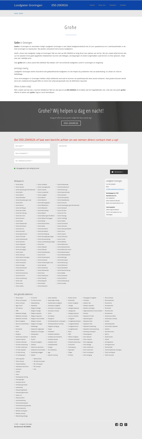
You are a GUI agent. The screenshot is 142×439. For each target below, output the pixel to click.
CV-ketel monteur (36, 300)
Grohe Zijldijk (61, 273)
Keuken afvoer (72, 298)
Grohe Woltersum (62, 265)
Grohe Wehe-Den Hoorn (64, 249)
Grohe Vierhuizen (62, 236)
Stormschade (108, 347)
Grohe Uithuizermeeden (64, 229)
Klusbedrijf (71, 300)
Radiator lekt (87, 303)
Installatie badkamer (54, 334)
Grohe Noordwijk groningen (46, 236)
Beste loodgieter (20, 321)
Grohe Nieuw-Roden (43, 223)
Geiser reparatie (52, 298)
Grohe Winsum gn (62, 262)
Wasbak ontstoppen (21, 411)
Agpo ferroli (19, 305)
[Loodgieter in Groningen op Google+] (126, 424)
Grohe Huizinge (20, 265)
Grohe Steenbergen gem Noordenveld (68, 205)
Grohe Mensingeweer (44, 202)
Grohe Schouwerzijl (63, 197)
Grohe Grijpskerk (20, 244)
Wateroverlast (37, 358)
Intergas (50, 347)
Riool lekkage (87, 344)
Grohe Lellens (20, 286)
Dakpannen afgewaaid (37, 329)
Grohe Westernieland (63, 252)
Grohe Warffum (61, 242)
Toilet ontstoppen (110, 352)
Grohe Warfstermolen (63, 247)
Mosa (69, 331)
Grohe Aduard (20, 187)
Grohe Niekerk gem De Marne (46, 215)
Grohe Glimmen (20, 242)
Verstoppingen (20, 379)
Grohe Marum (42, 197)
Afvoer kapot (19, 298)
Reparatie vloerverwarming (91, 329)
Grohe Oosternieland (44, 257)
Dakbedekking (35, 303)
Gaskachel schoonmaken (38, 350)
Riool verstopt (109, 298)
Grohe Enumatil (20, 231)
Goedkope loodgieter (54, 305)
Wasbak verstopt (20, 413)
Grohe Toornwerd (62, 223)
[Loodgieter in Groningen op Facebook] (117, 424)
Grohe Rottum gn (62, 189)
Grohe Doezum (20, 218)
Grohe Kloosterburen (22, 273)
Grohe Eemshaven (21, 226)
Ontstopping (72, 347)
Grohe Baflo (19, 192)
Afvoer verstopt (20, 303)
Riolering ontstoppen (89, 331)
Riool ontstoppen (88, 352)
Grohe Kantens (20, 270)
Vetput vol (19, 395)
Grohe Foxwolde (20, 236)
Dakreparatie (34, 334)
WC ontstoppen (38, 364)
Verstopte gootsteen (21, 385)
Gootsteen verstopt (53, 311)
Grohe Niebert (42, 213)
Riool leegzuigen (88, 342)
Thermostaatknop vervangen (113, 350)
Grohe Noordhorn (43, 229)
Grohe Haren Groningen (23, 257)
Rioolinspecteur (109, 300)
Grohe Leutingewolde (44, 187)
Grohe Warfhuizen (62, 244)
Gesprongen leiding (53, 300)
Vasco (17, 374)
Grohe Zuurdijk (61, 283)
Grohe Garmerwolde (21, 239)
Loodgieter (71, 318)
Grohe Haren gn (20, 255)
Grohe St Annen (62, 202)
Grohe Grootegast (21, 249)
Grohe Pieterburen (43, 275)
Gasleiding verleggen (37, 352)
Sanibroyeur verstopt (111, 318)
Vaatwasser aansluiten (22, 366)
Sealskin (107, 329)
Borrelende (19, 329)
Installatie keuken (53, 339)
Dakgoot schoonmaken (37, 318)
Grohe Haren (19, 252)
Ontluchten (71, 344)
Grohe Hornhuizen (21, 260)
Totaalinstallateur (21, 364)
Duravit (33, 339)
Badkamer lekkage (21, 313)
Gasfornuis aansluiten (37, 347)
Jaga (49, 352)
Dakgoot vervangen (36, 324)
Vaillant (18, 372)
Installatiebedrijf (52, 344)
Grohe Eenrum (20, 229)
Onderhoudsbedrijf (73, 339)
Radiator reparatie (88, 305)
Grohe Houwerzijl (21, 262)
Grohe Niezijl (41, 226)
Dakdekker (34, 305)
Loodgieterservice (73, 326)
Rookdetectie (108, 313)
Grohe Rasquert (42, 281)
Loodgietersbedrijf (73, 324)
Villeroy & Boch (20, 398)
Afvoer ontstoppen (21, 300)
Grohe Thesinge (61, 215)
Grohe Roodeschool (63, 187)
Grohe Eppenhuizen (21, 234)
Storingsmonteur (110, 344)
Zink (35, 369)
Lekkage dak (71, 311)
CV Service (34, 298)
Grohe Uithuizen (62, 226)
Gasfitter (33, 344)
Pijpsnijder (71, 350)
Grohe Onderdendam (44, 252)
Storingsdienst (109, 342)
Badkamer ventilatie (21, 318)
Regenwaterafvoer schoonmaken (92, 311)
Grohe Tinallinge (62, 218)
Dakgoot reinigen (36, 311)
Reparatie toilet (87, 324)
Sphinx (107, 334)
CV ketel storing (20, 352)
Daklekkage (34, 326)
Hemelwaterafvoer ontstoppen (57, 321)
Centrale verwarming (22, 344)
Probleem (86, 300)
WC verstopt (37, 366)
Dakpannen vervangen (37, 331)
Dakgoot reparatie (36, 313)
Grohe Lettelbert (42, 184)
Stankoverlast (109, 337)
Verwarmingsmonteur (22, 392)
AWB (17, 311)
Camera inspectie (21, 339)
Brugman (18, 334)
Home (16, 13)
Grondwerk (51, 316)
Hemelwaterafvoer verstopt (56, 324)
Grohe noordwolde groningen (46, 242)
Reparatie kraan (87, 321)
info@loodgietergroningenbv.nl (115, 189)
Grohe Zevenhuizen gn (63, 270)
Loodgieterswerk (73, 329)
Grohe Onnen (41, 255)
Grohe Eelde (19, 221)
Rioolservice (108, 303)
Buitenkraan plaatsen (22, 337)
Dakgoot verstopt (36, 321)
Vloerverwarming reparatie (23, 405)
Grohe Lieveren (42, 189)
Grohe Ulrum (61, 231)
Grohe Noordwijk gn (43, 234)
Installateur (51, 331)
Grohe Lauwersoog (21, 278)
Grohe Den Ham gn (21, 213)
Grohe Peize (41, 273)
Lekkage (70, 305)
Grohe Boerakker (20, 197)
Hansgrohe (51, 318)
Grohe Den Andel (21, 210)
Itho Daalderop (52, 350)
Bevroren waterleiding (22, 324)
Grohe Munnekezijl (43, 210)
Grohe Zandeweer (62, 268)
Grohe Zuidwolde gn (63, 281)
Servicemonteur (109, 331)
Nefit (69, 334)
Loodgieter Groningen (28, 5)
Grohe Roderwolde (62, 184)
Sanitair (107, 321)
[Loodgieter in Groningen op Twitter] (121, 424)
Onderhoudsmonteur (74, 342)
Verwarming (19, 387)
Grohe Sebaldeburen (63, 200)
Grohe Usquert (61, 234)
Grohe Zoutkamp (62, 275)
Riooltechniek (109, 311)
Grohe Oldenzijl (42, 249)
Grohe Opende (42, 265)
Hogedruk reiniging (53, 326)
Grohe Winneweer (62, 260)
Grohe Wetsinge (62, 257)
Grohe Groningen (21, 247)
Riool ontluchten (88, 350)
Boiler (17, 326)
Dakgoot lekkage (36, 308)
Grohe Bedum (20, 195)
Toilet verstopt (20, 361)
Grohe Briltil (19, 202)
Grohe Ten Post (61, 213)
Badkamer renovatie (21, 316)
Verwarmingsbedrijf (21, 390)
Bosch (17, 331)
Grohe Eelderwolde (21, 223)
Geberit (33, 355)
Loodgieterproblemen (74, 321)
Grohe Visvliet (61, 239)
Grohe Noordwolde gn (44, 239)
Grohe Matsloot (42, 200)
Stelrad (107, 339)
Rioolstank (108, 308)
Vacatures (18, 369)
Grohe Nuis (41, 244)
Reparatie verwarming (89, 326)
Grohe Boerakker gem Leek (23, 200)
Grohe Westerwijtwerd (63, 255)
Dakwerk (33, 337)
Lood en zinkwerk (73, 316)
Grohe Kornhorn (20, 275)
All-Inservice (19, 308)
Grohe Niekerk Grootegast (45, 218)
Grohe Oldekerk (42, 247)
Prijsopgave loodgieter (89, 298)
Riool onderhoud (88, 347)
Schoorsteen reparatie (111, 326)
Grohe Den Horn (20, 215)
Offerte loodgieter (73, 337)
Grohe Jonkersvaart (21, 268)
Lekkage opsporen (73, 313)
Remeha (85, 313)
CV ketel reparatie (21, 350)
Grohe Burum (20, 205)
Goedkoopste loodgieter (55, 303)
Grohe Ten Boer (61, 210)
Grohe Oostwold (42, 260)
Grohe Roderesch (42, 286)
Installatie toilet (52, 342)
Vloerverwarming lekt (22, 403)
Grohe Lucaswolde (43, 192)
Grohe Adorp (19, 184)
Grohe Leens (19, 283)
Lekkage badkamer (73, 308)
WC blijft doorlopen (39, 361)
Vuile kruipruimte (21, 408)
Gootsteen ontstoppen (54, 308)
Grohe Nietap (41, 221)
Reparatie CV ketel (88, 316)
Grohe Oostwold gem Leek (45, 262)
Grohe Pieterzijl (42, 278)
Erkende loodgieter (36, 342)
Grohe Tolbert (61, 221)
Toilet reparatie (20, 358)
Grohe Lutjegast (42, 195)
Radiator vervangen (89, 308)
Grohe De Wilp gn (21, 208)
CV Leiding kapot (21, 355)
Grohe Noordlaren (43, 231)
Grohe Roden (41, 283)
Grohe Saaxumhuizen (63, 192)
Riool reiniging (87, 355)
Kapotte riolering (53, 355)
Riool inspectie (87, 339)
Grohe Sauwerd (61, 195)
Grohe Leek (19, 281)
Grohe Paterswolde (43, 270)
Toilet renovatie (109, 355)
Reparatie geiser (88, 318)
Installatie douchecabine (55, 337)
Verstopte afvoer (20, 382)
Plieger (70, 352)
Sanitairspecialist (109, 324)
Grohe (21, 13)
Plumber (70, 355)
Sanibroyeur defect (110, 316)
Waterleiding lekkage (22, 416)
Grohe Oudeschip (43, 268)
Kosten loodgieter (73, 303)
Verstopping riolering (22, 377)
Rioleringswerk (87, 334)
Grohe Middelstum (43, 205)
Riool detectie (87, 337)
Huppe (50, 329)
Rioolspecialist (109, 305)
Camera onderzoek (21, 342)
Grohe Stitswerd (62, 208)
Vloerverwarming (21, 400)
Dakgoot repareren (36, 316)
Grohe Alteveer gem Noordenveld (25, 189)
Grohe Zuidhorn (62, 278)
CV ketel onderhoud (21, 347)
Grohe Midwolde (42, 208)
